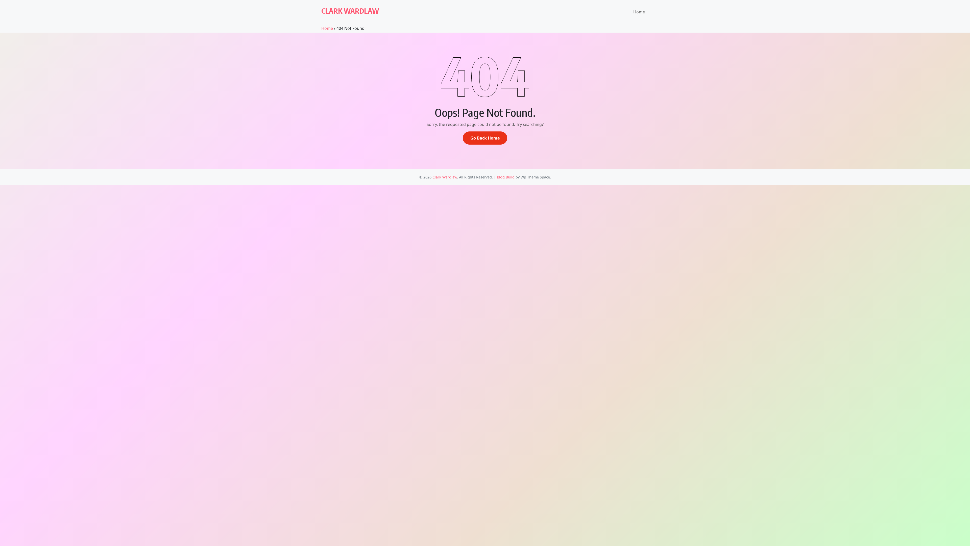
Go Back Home (485, 138)
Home (639, 12)
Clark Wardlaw (350, 10)
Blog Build (506, 177)
